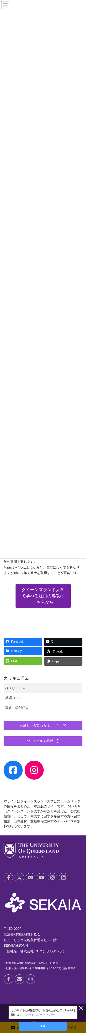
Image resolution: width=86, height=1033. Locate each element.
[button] (43, 596)
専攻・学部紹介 (17, 708)
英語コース (13, 698)
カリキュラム (16, 678)
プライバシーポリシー (39, 1014)
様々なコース (15, 688)
